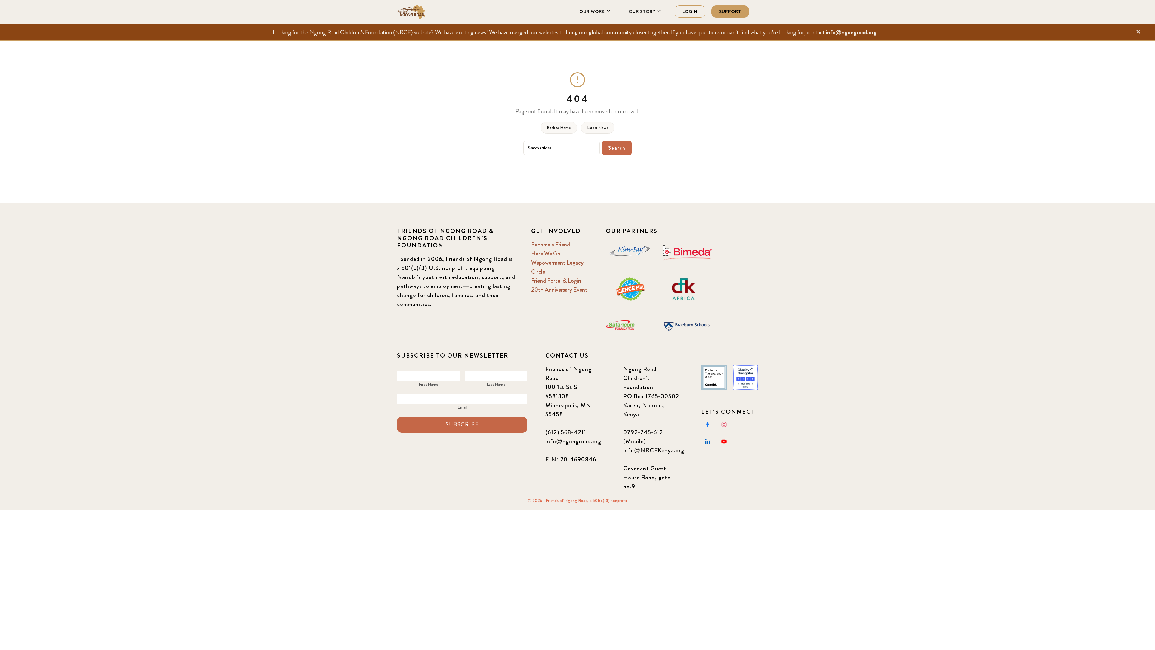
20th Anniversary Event (559, 289)
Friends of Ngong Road (427, 12)
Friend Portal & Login (556, 280)
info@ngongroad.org (851, 32)
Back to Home (559, 128)
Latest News (597, 128)
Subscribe (462, 425)
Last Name (496, 384)
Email (462, 407)
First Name (428, 384)
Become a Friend (550, 244)
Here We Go (545, 253)
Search (617, 147)
